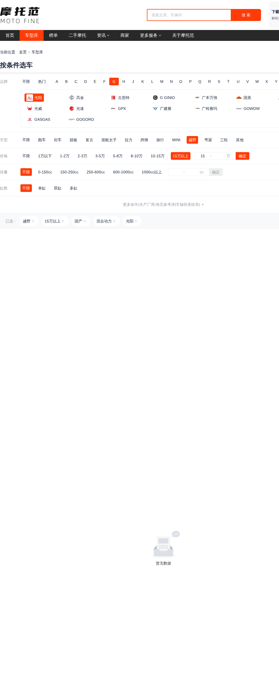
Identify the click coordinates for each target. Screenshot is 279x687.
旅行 (160, 140)
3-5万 (100, 156)
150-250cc (69, 172)
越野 (192, 140)
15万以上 (181, 156)
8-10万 (136, 156)
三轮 (224, 140)
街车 (58, 140)
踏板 (73, 140)
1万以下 (45, 156)
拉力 (128, 140)
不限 (26, 81)
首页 (23, 52)
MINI (176, 140)
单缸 (42, 188)
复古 (89, 140)
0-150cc (45, 172)
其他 (240, 140)
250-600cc (96, 172)
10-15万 (158, 156)
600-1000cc (123, 172)
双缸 (58, 188)
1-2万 (64, 156)
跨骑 (144, 140)
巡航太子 (109, 140)
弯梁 (208, 140)
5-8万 (118, 156)
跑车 (42, 140)
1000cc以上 (152, 172)
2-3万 (82, 156)
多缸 (73, 188)
